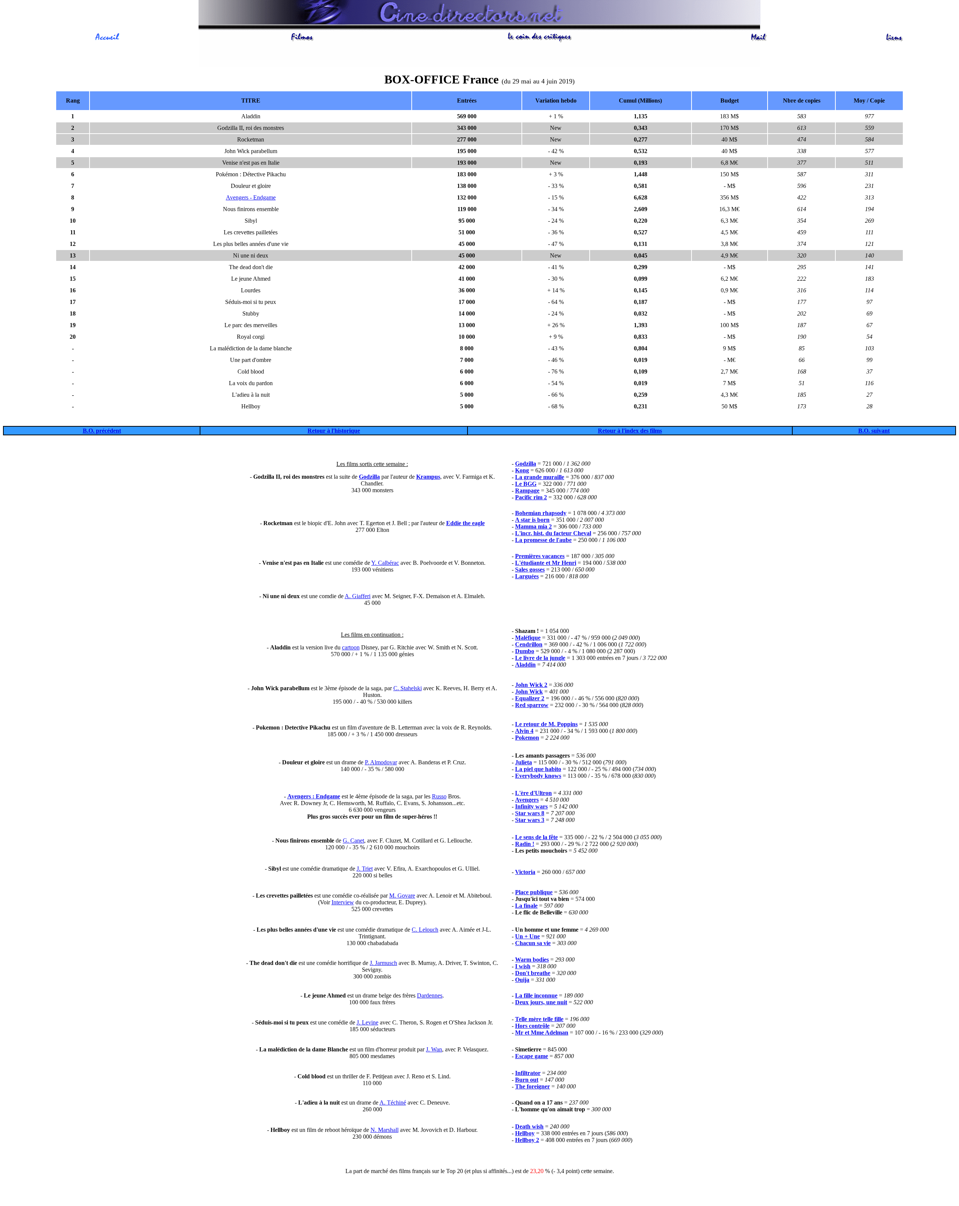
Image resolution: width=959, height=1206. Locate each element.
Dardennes (429, 995)
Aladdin (525, 664)
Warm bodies (532, 959)
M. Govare (402, 895)
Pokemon (527, 737)
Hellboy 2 (527, 1140)
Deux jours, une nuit (541, 1002)
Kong (522, 470)
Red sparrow (531, 705)
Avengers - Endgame (251, 197)
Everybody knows (538, 776)
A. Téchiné (392, 1102)
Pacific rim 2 (531, 497)
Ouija (522, 980)
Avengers (527, 800)
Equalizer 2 (529, 698)
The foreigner (532, 1086)
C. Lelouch (425, 929)
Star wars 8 (529, 813)
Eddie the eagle (465, 523)
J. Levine (367, 1022)
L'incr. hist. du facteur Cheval (553, 533)
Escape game (531, 1056)
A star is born (532, 520)
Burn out (526, 1079)
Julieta (523, 762)
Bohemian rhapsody (540, 513)
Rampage (527, 490)
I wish (522, 966)
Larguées (527, 576)
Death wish (529, 1126)
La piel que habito (538, 769)
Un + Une (527, 936)
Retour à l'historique (334, 430)
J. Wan (434, 1049)
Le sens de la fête (536, 837)
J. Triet (365, 868)
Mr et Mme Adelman (541, 1032)
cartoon (351, 647)
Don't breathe (532, 973)
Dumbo (524, 651)
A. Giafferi (357, 596)
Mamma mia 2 (533, 526)
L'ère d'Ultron (533, 793)
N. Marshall (384, 1130)
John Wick (529, 691)
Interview (343, 902)
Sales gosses (530, 569)
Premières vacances (540, 556)
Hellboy (525, 1133)
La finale (526, 905)
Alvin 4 (524, 731)
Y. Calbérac (385, 563)
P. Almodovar (381, 762)
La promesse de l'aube (543, 540)
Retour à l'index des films (630, 430)
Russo (439, 796)
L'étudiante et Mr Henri (545, 563)
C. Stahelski (407, 688)
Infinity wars (531, 806)
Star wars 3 (529, 820)
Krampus (428, 476)
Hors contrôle (532, 1026)
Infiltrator (528, 1073)
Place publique (534, 892)
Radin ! (524, 844)
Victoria (525, 872)
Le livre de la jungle (540, 658)
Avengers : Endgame (313, 796)
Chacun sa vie (533, 943)
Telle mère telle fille (539, 1019)
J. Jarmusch (383, 963)
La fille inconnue (536, 995)
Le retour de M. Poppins (546, 724)
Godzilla (369, 476)
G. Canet (353, 840)
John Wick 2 (531, 685)
